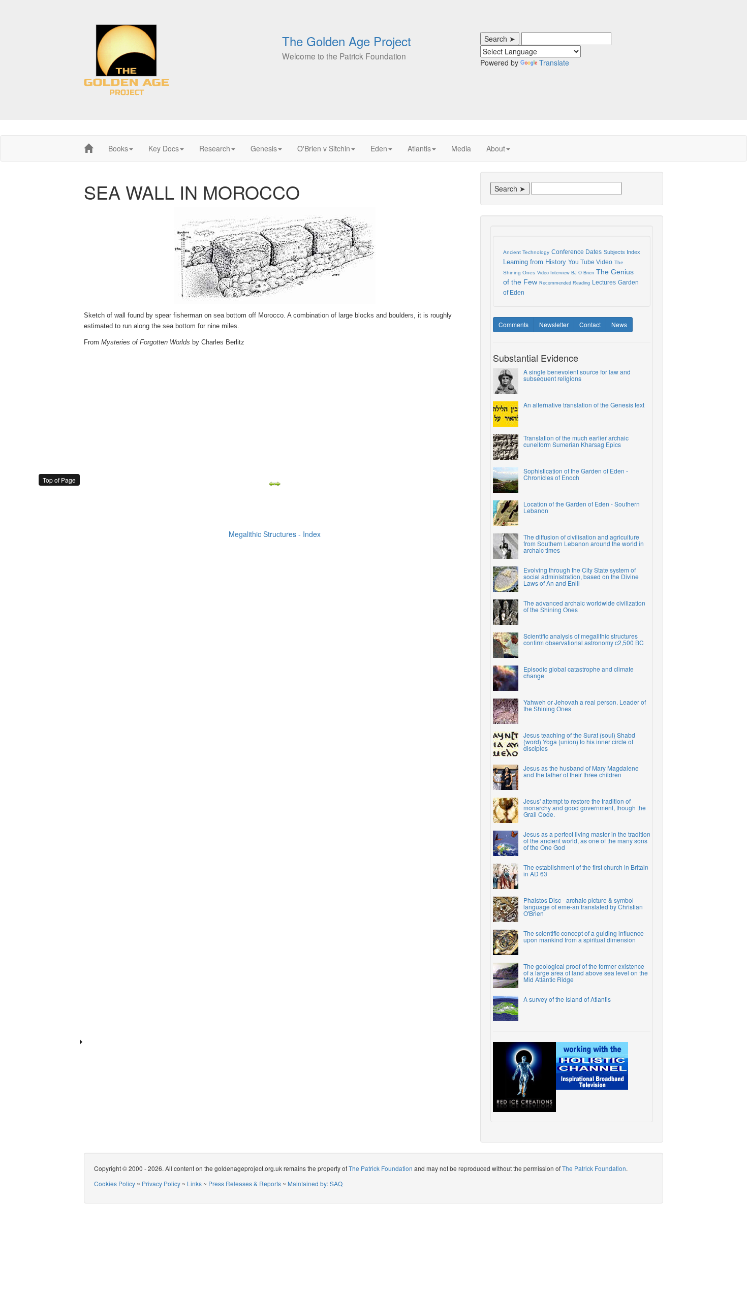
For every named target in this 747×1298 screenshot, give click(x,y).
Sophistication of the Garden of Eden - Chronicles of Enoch (575, 474)
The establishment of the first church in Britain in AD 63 (585, 870)
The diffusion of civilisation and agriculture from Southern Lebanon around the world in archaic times (583, 543)
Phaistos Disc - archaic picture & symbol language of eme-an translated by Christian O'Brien (583, 906)
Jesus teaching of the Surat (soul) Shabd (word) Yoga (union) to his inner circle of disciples (579, 741)
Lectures (604, 282)
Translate (554, 62)
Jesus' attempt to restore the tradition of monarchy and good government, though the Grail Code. (584, 807)
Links (194, 1183)
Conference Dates (576, 252)
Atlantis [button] (419, 148)
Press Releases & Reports (244, 1183)
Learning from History (534, 262)
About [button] (495, 148)
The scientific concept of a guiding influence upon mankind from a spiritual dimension (583, 936)
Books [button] (118, 148)
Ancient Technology (526, 252)
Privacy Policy (161, 1183)
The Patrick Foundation (381, 1168)
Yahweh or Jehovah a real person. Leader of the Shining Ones (584, 705)
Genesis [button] (264, 148)
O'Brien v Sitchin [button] (323, 148)
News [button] (619, 324)
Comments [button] (513, 324)
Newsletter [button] (554, 324)
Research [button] (214, 148)
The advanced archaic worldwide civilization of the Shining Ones (584, 606)
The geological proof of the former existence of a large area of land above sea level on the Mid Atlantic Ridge (585, 973)
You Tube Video (590, 262)
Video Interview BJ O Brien (565, 272)
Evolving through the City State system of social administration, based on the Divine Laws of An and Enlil (581, 576)
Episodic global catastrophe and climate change (578, 672)
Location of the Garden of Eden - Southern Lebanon (581, 507)
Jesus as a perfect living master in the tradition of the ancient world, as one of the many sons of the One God (586, 840)
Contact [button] (590, 324)
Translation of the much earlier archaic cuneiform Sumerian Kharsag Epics (576, 441)
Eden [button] (378, 148)
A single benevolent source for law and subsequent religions (577, 375)
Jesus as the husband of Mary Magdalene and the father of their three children (581, 771)
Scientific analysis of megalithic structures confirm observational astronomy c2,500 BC (583, 639)
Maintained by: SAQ (315, 1183)
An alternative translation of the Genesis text (583, 404)
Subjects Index (622, 252)
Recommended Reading (564, 283)
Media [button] (461, 148)
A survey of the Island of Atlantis (567, 999)
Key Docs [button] (163, 148)
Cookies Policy (114, 1183)
